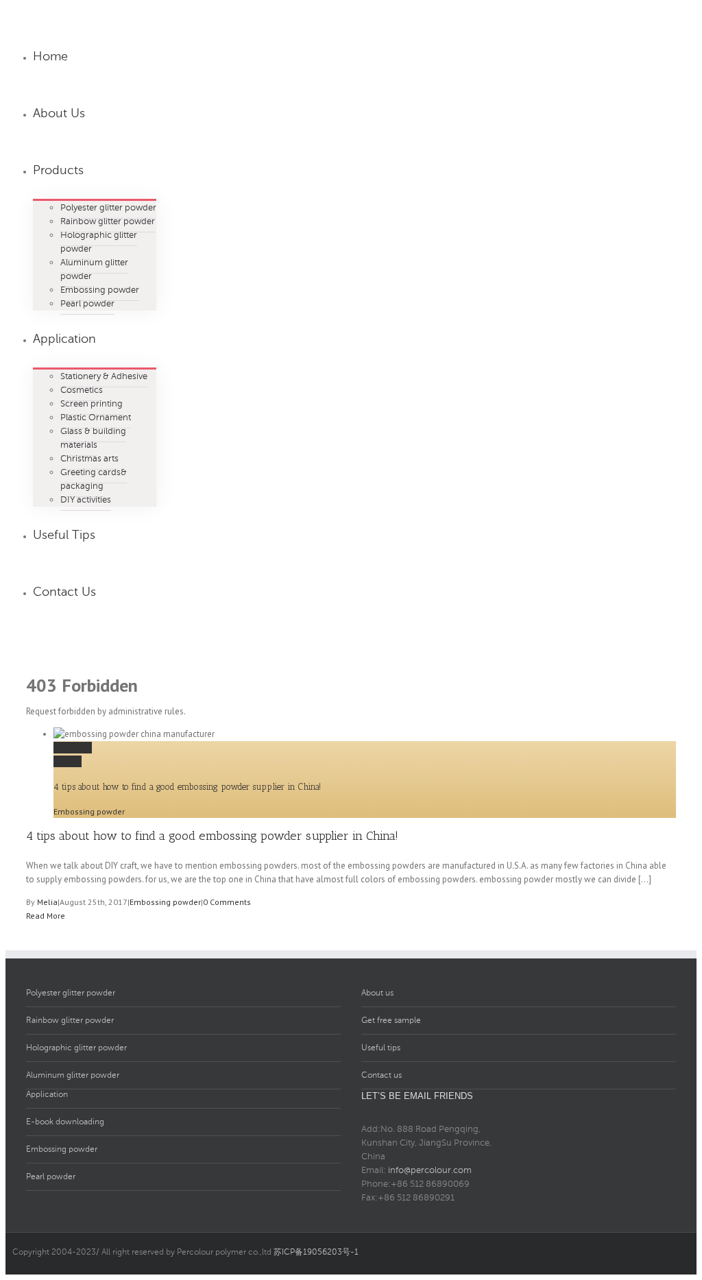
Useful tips (380, 1047)
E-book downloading (65, 1121)
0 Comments (227, 902)
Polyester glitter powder (70, 993)
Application (47, 1094)
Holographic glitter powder (76, 1047)
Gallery (67, 761)
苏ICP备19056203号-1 (316, 1252)
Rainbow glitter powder (70, 1020)
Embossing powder (89, 811)
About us (377, 993)
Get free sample (391, 1020)
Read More (45, 915)
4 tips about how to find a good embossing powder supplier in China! (187, 787)
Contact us (381, 1075)
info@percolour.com (430, 1170)
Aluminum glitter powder (72, 1075)
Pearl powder (50, 1176)
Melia (47, 902)
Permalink (72, 747)
